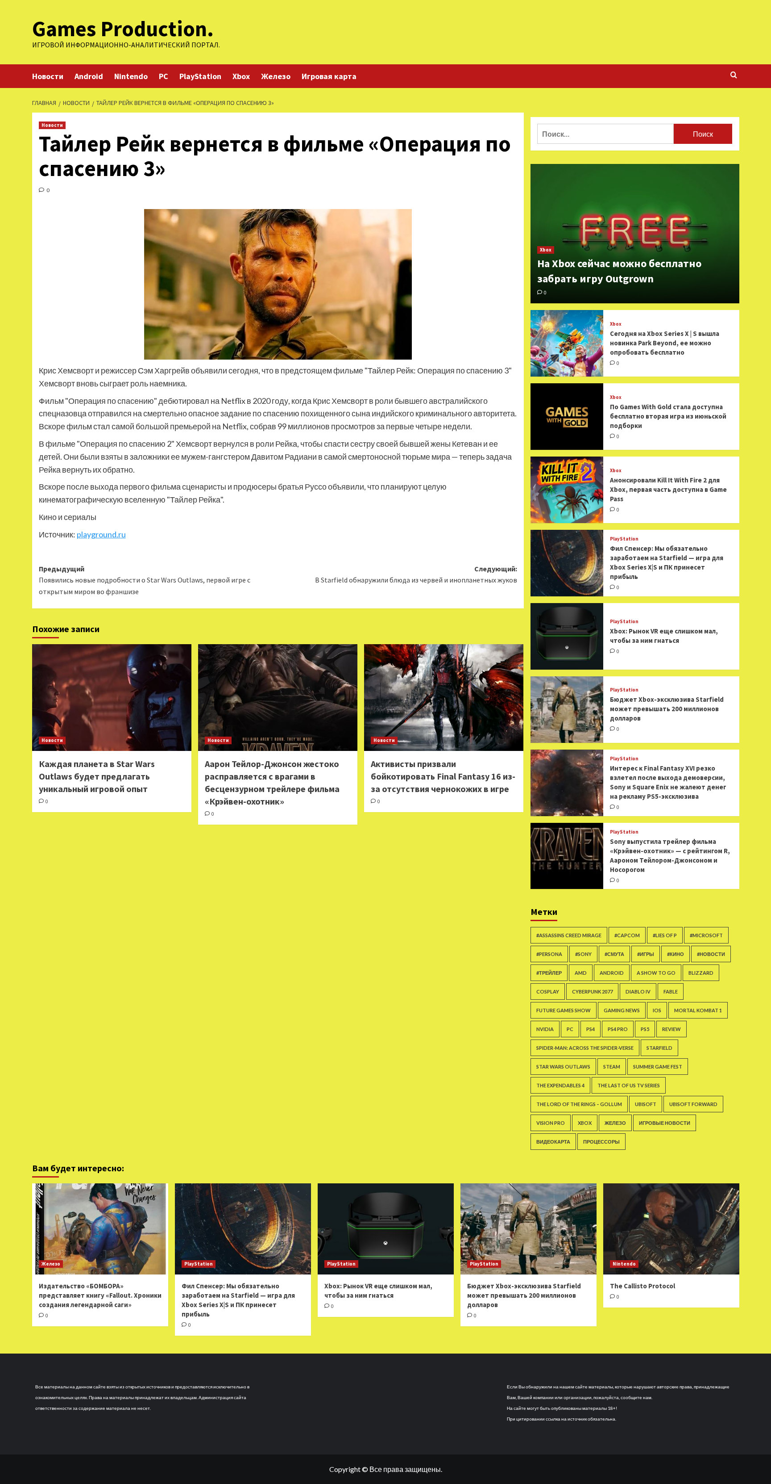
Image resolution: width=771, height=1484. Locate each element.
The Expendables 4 (560, 1085)
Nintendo (131, 76)
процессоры (601, 1141)
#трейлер (549, 973)
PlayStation (200, 76)
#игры (645, 954)
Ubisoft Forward (693, 1104)
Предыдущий (144, 580)
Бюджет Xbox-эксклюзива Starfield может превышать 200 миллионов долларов (667, 708)
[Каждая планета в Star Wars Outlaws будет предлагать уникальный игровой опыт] (111, 697)
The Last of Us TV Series (628, 1085)
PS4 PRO (618, 1029)
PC (163, 76)
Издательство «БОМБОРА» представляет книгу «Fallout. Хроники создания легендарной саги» (100, 1295)
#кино (675, 954)
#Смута (614, 954)
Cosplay (547, 991)
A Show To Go (656, 973)
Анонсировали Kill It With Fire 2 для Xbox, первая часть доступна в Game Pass (668, 489)
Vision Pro (550, 1123)
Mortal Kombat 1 (698, 1010)
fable (670, 991)
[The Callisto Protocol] (671, 1228)
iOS (657, 1010)
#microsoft (706, 935)
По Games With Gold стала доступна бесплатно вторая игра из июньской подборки (668, 416)
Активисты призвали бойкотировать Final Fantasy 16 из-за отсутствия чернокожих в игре (443, 776)
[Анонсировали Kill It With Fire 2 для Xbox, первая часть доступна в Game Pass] (567, 490)
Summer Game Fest (657, 1066)
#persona (549, 954)
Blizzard (700, 973)
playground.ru (101, 534)
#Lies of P (665, 935)
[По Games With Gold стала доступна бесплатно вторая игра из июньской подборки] (567, 416)
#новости (711, 954)
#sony (583, 954)
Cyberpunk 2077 (592, 991)
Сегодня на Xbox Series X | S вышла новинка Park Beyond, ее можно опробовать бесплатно (664, 342)
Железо (275, 76)
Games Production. (123, 28)
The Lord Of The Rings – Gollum (579, 1104)
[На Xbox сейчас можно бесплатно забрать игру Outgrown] (635, 233)
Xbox (241, 76)
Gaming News (622, 1010)
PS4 (590, 1029)
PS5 (645, 1029)
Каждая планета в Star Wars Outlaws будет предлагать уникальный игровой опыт (97, 776)
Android (89, 76)
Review (671, 1029)
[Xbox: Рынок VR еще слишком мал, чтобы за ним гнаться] (567, 636)
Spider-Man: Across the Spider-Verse (585, 1048)
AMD (581, 973)
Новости (47, 76)
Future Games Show (563, 1010)
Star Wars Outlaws (563, 1066)
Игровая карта (329, 76)
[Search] (733, 75)
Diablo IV (638, 991)
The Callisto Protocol (642, 1286)
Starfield (659, 1048)
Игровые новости (664, 1123)
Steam (611, 1066)
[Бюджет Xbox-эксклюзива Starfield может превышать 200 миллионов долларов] (567, 709)
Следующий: (416, 574)
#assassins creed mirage (568, 935)
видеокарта (553, 1141)
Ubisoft (645, 1104)
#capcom (627, 935)
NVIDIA (545, 1029)
